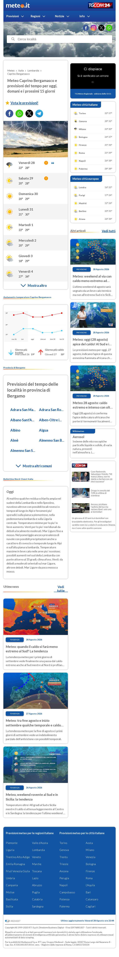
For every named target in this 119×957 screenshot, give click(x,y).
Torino (63, 843)
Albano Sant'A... (22, 420)
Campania (12, 885)
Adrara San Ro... (51, 410)
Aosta (89, 843)
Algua (43, 430)
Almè (14, 440)
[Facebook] (86, 28)
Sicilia (9, 906)
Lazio (35, 878)
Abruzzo (37, 885)
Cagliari (90, 906)
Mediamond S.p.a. (29, 942)
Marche (36, 864)
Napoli (64, 885)
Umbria (10, 878)
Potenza (64, 899)
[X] (101, 28)
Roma (89, 878)
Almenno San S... (22, 450)
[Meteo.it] (17, 5)
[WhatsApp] (109, 28)
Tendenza (15, 640)
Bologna (91, 864)
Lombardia (38, 850)
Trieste (64, 864)
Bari (88, 892)
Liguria (10, 850)
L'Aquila (90, 885)
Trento (64, 857)
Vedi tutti (108, 231)
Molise (10, 892)
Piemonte (12, 843)
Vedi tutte (61, 588)
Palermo (65, 906)
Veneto (36, 857)
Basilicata (12, 899)
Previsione (81, 269)
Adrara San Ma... (23, 410)
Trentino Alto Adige (18, 857)
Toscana (37, 871)
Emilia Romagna (15, 864)
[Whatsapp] (19, 113)
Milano (90, 850)
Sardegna (37, 906)
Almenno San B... (51, 440)
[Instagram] (93, 28)
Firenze (90, 871)
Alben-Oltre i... (50, 420)
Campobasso (67, 892)
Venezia (90, 857)
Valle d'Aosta (40, 843)
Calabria (37, 899)
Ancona (64, 871)
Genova (64, 850)
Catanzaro (92, 899)
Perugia (64, 878)
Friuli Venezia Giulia (18, 871)
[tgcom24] (100, 5)
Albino (15, 430)
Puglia (36, 892)
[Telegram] (39, 113)
